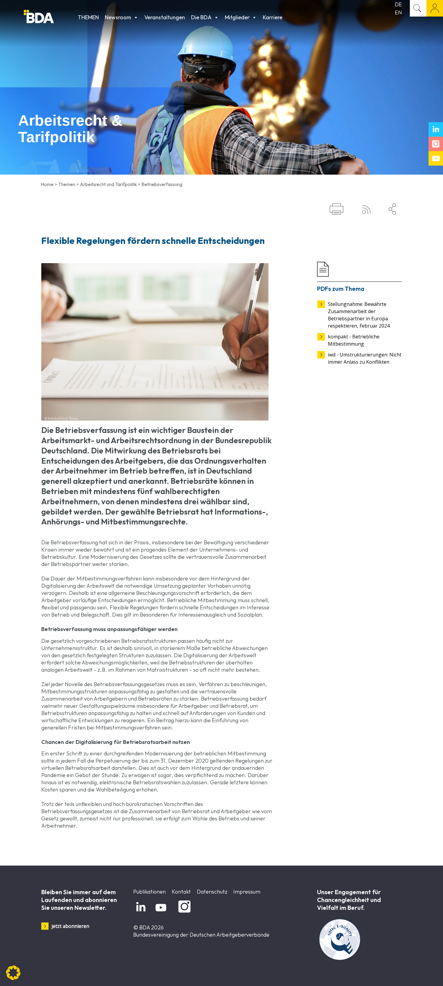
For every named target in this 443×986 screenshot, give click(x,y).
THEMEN (88, 17)
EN (398, 12)
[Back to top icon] (414, 973)
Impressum (246, 891)
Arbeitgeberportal (434, 8)
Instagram (183, 912)
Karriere (272, 17)
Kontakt (181, 891)
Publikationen (149, 891)
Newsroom (118, 17)
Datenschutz (212, 891)
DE (398, 4)
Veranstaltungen (164, 17)
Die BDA (201, 17)
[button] (13, 973)
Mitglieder (237, 17)
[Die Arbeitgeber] (49, 17)
